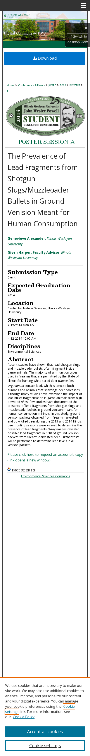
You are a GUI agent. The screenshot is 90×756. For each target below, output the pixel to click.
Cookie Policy (24, 716)
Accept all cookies (45, 731)
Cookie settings (45, 745)
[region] (45, 716)
